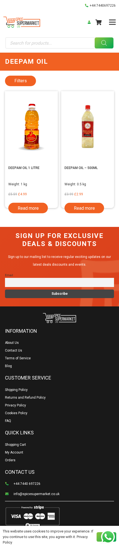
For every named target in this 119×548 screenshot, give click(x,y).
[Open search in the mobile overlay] (59, 42)
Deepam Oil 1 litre (24, 168)
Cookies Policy (16, 413)
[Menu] (112, 22)
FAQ (8, 421)
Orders (10, 460)
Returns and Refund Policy (25, 398)
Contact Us (13, 350)
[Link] (21, 22)
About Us (12, 343)
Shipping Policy (16, 390)
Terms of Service (18, 358)
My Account (14, 452)
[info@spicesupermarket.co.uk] (9, 494)
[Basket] (98, 22)
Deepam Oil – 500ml (81, 168)
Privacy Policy (15, 405)
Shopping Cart (15, 445)
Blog (8, 366)
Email (9, 275)
